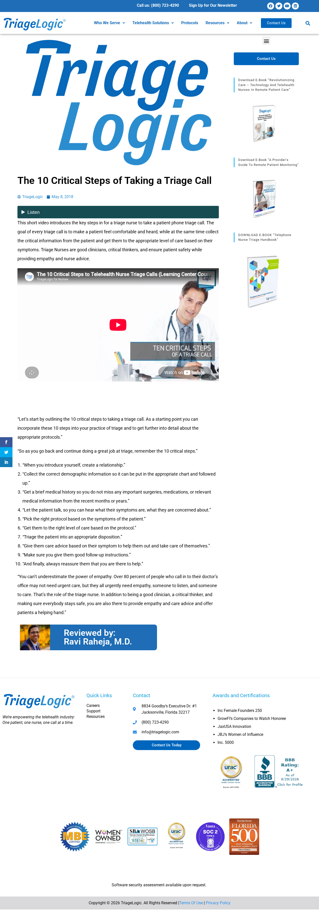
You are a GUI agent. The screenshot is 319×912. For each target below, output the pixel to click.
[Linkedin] (295, 5)
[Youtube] (287, 5)
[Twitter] (278, 5)
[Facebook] (270, 5)
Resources (215, 22)
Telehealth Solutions (150, 22)
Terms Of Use (191, 903)
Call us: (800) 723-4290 (158, 5)
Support (93, 711)
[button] (109, 23)
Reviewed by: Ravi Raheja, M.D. (98, 637)
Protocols (189, 22)
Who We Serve (107, 22)
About (242, 22)
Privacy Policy (218, 903)
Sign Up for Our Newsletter (213, 5)
